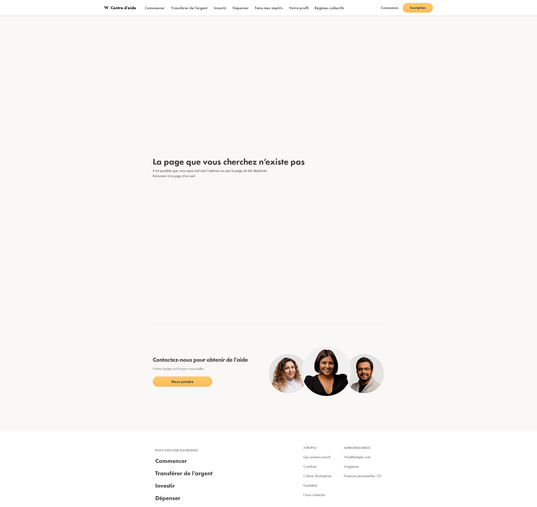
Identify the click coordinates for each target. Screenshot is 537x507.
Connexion (389, 7)
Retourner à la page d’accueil (174, 175)
